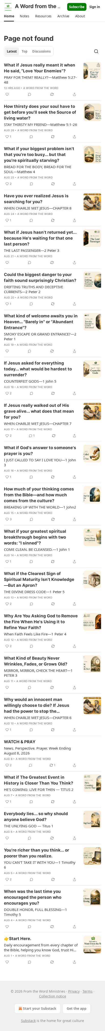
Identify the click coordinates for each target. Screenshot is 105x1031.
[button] (9, 16)
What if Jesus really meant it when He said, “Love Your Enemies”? (39, 68)
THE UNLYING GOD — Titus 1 (28, 825)
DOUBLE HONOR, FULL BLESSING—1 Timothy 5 (35, 912)
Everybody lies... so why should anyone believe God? (36, 816)
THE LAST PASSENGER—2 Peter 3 (31, 250)
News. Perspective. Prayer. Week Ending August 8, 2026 (37, 750)
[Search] (96, 51)
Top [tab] (24, 51)
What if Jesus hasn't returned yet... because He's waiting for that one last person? (40, 238)
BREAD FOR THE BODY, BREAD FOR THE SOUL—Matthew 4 (37, 169)
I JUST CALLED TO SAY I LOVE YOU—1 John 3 (40, 462)
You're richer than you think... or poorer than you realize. (36, 853)
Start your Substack (39, 1008)
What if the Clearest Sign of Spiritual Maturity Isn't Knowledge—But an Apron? (39, 579)
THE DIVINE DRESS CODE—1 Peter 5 (34, 591)
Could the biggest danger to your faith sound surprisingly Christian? (40, 277)
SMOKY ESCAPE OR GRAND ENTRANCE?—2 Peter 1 (40, 336)
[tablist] (28, 51)
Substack (28, 1020)
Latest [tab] (12, 51)
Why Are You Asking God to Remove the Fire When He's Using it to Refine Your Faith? (41, 621)
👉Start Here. (17, 938)
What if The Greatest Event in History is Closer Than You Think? (38, 780)
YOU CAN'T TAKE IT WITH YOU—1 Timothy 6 (39, 865)
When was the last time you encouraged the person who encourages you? (32, 897)
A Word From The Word (41, 88)
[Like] (7, 94)
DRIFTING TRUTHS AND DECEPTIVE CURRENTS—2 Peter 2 (33, 289)
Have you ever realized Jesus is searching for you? (36, 198)
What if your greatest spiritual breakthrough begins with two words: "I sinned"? (35, 537)
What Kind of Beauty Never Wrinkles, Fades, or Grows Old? (35, 661)
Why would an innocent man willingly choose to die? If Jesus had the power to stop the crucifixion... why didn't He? (36, 705)
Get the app (76, 1008)
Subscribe (76, 7)
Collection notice (52, 996)
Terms (88, 991)
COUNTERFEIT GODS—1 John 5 (30, 381)
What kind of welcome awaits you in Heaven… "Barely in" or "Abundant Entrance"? (41, 321)
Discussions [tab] (41, 51)
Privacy (74, 991)
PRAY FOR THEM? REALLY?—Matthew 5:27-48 (40, 80)
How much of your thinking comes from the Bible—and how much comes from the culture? (39, 495)
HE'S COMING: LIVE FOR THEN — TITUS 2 (39, 789)
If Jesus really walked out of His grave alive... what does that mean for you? (39, 411)
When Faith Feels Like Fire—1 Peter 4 (35, 634)
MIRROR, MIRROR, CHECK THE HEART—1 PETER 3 (38, 673)
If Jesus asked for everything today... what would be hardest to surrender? (38, 369)
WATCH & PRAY (19, 741)
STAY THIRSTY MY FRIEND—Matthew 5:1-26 (40, 124)
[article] (52, 79)
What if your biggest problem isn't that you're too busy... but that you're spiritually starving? (39, 154)
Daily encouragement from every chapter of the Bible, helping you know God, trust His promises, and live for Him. (41, 947)
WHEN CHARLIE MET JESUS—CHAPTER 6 (38, 717)
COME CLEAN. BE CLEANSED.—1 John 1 (37, 549)
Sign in (94, 7)
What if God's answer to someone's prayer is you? (40, 450)
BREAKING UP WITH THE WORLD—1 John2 (40, 507)
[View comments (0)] (29, 94)
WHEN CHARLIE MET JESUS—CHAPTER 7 (38, 423)
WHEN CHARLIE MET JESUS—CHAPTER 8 (38, 208)
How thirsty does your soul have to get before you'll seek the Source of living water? (40, 112)
